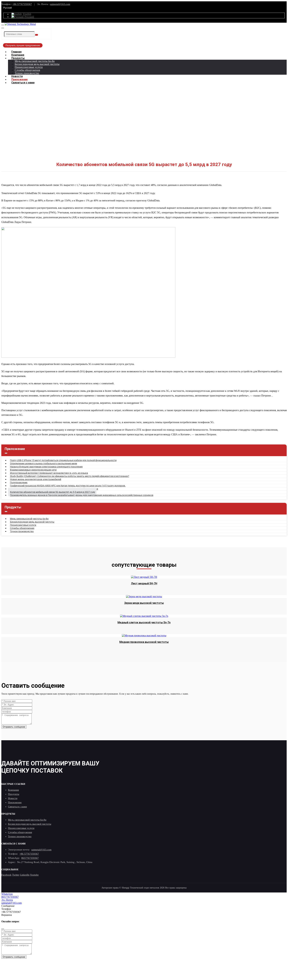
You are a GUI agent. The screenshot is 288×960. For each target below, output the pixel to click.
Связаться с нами (22, 82)
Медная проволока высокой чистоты (144, 642)
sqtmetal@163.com (60, 4)
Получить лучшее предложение (23, 45)
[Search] (2, 28)
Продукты (18, 58)
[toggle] (2, 25)
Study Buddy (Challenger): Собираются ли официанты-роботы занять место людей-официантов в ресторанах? (69, 476)
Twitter (15, 874)
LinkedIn (25, 874)
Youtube (34, 874)
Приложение (19, 79)
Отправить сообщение (14, 727)
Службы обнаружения (27, 70)
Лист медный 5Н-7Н (144, 583)
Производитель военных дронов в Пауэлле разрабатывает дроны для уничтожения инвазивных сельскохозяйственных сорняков (81, 495)
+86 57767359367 (22, 4)
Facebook (6, 874)
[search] (36, 35)
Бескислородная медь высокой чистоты (37, 64)
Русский (7, 8)
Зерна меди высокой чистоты (144, 603)
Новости (17, 76)
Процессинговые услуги (29, 67)
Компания (17, 55)
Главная (16, 51)
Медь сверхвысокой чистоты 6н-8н (35, 61)
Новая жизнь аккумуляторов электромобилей (35, 479)
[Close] (2, 928)
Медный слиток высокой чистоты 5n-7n (144, 622)
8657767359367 (30, 858)
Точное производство (27, 73)
